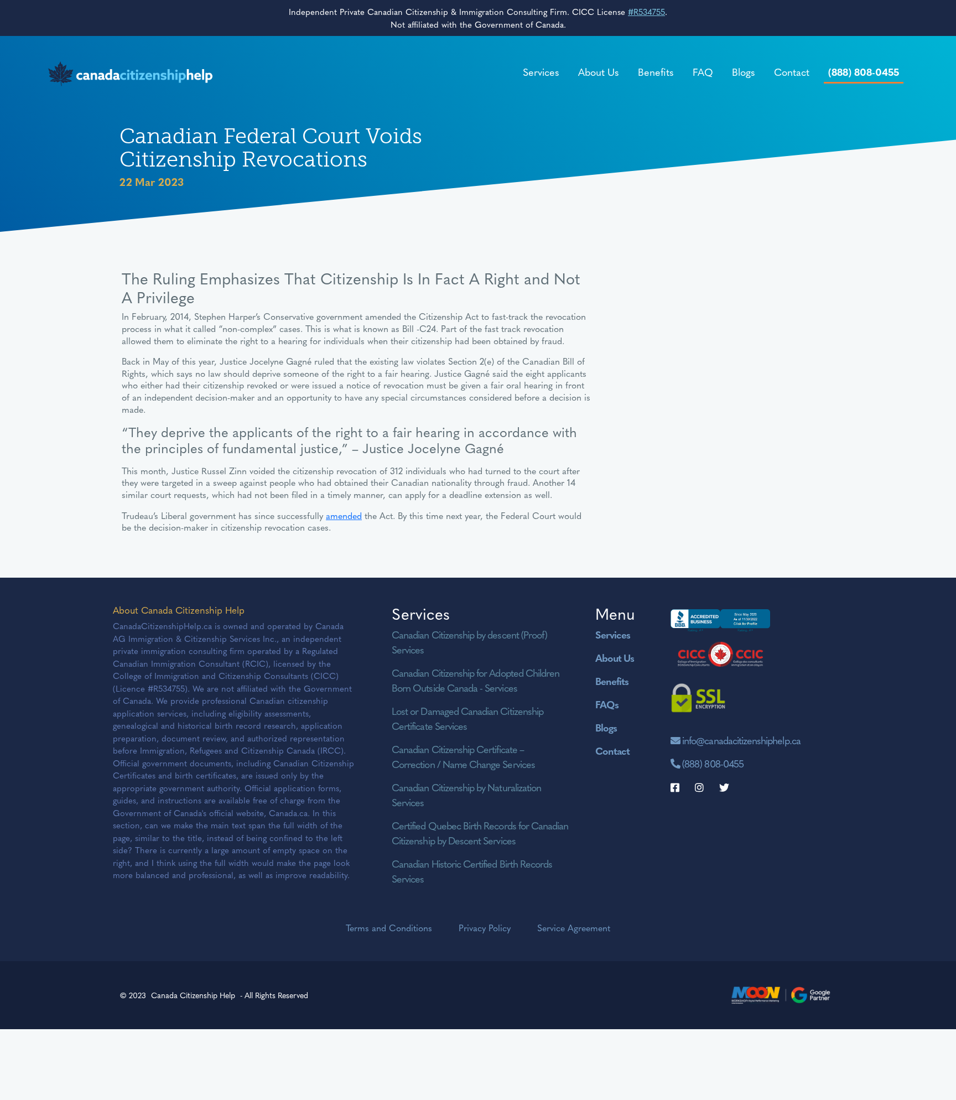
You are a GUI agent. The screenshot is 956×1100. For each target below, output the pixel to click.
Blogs (743, 71)
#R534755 (646, 12)
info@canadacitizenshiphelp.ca (741, 740)
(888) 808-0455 (863, 71)
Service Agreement (573, 927)
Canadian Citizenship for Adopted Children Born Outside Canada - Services (475, 680)
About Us (598, 71)
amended (344, 515)
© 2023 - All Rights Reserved (213, 994)
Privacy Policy (485, 927)
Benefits (656, 71)
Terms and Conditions (389, 927)
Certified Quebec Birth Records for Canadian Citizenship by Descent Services (480, 833)
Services (541, 71)
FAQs (607, 704)
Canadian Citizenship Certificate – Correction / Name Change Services (463, 756)
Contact (791, 71)
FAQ (703, 71)
